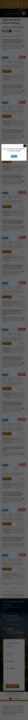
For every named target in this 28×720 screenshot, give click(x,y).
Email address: (10, 661)
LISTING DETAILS (6, 71)
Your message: (10, 668)
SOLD (25, 9)
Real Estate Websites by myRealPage (14, 696)
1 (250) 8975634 (6, 78)
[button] (7, 624)
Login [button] (17, 31)
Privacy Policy (16, 694)
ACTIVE (19, 9)
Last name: (9, 654)
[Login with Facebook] (3, 32)
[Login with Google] (7, 32)
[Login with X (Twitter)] (10, 32)
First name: (9, 647)
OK (14, 156)
